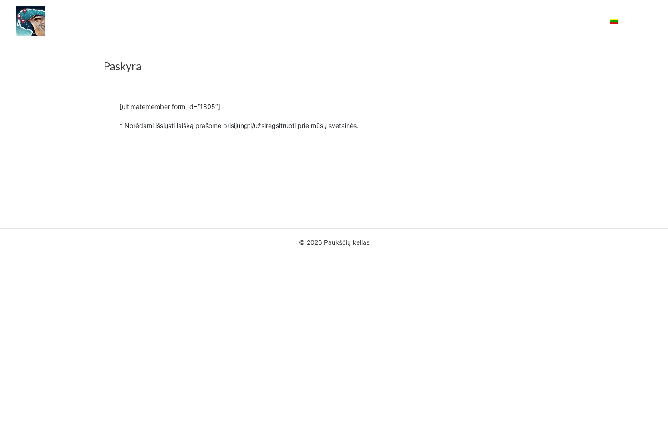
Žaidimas (390, 21)
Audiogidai (434, 21)
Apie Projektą (310, 21)
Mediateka (479, 21)
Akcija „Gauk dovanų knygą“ (234, 21)
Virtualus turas (531, 21)
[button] (619, 21)
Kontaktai (582, 21)
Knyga (354, 21)
